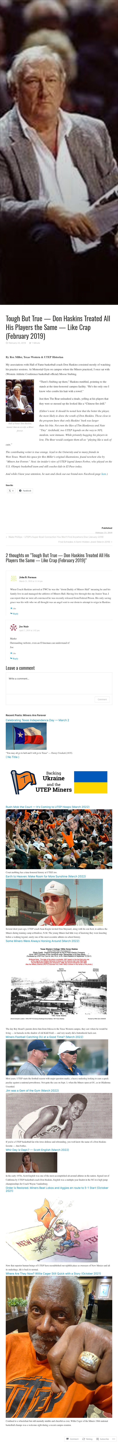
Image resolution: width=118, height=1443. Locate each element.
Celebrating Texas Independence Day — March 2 (37, 720)
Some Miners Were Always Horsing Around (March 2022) (42, 941)
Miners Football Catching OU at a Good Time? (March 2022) (44, 1037)
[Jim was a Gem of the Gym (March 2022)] (59, 1137)
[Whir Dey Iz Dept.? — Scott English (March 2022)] (31, 1171)
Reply (15, 613)
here (103, 474)
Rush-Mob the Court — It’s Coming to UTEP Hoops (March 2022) (48, 807)
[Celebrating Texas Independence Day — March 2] (26, 748)
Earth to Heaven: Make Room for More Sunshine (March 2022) (46, 876)
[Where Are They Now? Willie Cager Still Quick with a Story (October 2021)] (59, 1416)
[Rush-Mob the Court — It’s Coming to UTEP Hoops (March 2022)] (59, 868)
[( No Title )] (59, 802)
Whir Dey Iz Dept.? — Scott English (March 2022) (37, 1150)
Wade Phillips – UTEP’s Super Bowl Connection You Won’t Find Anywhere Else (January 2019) (54, 537)
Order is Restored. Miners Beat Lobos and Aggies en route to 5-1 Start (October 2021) (57, 1189)
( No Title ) (12, 757)
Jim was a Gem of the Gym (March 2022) (32, 1090)
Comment (102, 699)
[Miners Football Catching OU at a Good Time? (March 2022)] (57, 1074)
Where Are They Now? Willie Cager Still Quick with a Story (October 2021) (53, 1273)
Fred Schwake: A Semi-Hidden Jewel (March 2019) (84, 542)
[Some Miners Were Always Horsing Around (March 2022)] (59, 1024)
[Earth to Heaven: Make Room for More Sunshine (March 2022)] (54, 924)
